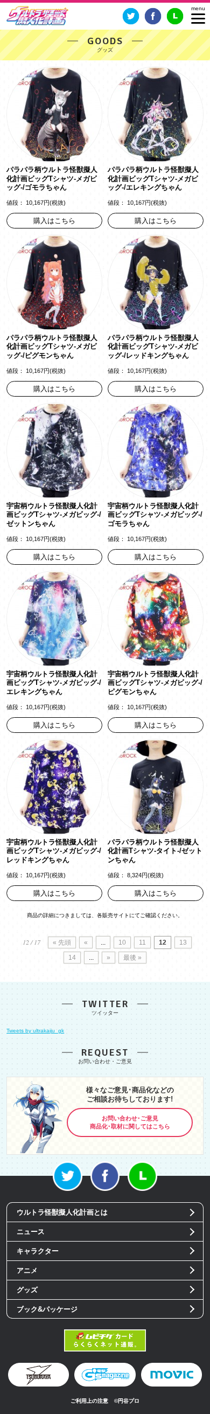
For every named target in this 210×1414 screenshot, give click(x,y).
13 (183, 942)
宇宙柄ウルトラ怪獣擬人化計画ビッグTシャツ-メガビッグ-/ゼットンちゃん (53, 515)
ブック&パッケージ (47, 1309)
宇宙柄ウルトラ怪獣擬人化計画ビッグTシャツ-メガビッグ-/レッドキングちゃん (53, 851)
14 (72, 957)
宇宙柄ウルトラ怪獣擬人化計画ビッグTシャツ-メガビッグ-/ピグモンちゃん (155, 683)
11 (142, 942)
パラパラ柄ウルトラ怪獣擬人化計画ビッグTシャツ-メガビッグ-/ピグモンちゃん (51, 346)
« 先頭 (62, 942)
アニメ (27, 1270)
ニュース (31, 1231)
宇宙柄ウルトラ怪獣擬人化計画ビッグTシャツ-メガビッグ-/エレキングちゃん (53, 683)
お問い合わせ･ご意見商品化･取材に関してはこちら (130, 1122)
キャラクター (38, 1250)
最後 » (132, 957)
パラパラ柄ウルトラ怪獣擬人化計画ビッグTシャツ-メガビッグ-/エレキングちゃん (153, 178)
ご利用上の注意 (89, 1401)
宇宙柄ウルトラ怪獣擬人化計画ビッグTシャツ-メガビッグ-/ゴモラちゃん (155, 515)
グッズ (27, 1289)
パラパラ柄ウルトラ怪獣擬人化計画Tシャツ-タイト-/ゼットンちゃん (155, 851)
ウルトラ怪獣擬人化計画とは (62, 1212)
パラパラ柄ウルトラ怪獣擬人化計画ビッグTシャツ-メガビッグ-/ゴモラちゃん (51, 178)
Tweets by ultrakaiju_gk (35, 1031)
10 (122, 942)
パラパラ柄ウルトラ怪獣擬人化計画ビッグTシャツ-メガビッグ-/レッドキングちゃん (153, 346)
